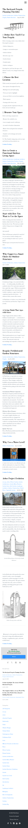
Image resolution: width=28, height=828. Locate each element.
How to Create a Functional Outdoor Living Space (11, 153)
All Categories (6, 708)
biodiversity (6, 721)
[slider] (15, 460)
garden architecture (8, 15)
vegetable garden (10, 490)
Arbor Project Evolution (13, 479)
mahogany (5, 791)
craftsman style (7, 737)
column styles (6, 731)
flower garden (14, 482)
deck (4, 740)
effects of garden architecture (11, 743)
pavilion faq (6, 804)
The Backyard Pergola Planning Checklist (14, 672)
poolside (5, 163)
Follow (14, 656)
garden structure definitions (10, 769)
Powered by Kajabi (14, 816)
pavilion (16, 161)
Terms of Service (14, 819)
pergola (5, 17)
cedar (4, 724)
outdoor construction (19, 15)
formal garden (6, 753)
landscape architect (19, 159)
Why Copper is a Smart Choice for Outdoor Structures (13, 256)
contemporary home (8, 734)
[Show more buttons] (24, 460)
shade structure (11, 17)
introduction (6, 782)
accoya (4, 482)
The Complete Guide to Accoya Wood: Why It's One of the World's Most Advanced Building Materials (14, 693)
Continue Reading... (7, 144)
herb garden (13, 486)
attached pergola (7, 718)
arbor (8, 482)
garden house (6, 766)
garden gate (6, 486)
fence (4, 747)
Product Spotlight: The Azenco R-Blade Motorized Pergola (13, 683)
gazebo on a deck (7, 775)
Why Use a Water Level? (14, 442)
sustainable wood (20, 697)
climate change (7, 727)
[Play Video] (3, 460)
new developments (7, 794)
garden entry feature (15, 484)
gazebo (4, 772)
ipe (3, 785)
